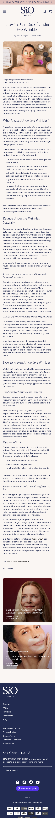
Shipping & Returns (12, 740)
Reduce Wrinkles (23, 561)
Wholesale (8, 716)
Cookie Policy (9, 736)
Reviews (7, 712)
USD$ (26, 798)
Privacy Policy (9, 732)
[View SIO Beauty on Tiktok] (24, 782)
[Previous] (3, 2)
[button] (44, 11)
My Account (8, 743)
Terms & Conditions (12, 728)
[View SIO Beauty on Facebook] (31, 782)
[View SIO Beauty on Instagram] (17, 782)
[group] (27, 2)
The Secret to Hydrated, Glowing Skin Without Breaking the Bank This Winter (24, 611)
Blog (5, 719)
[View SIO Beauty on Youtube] (37, 782)
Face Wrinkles (12, 561)
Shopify (39, 802)
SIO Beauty (23, 802)
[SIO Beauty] (27, 11)
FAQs (5, 708)
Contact (7, 704)
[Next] (51, 2)
